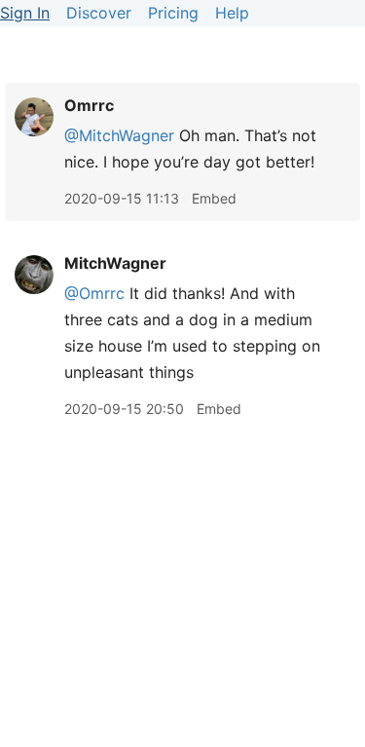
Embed (214, 198)
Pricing (173, 12)
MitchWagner (115, 263)
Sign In (25, 12)
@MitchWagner (119, 135)
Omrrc (89, 105)
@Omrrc (94, 293)
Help (232, 12)
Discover (98, 12)
